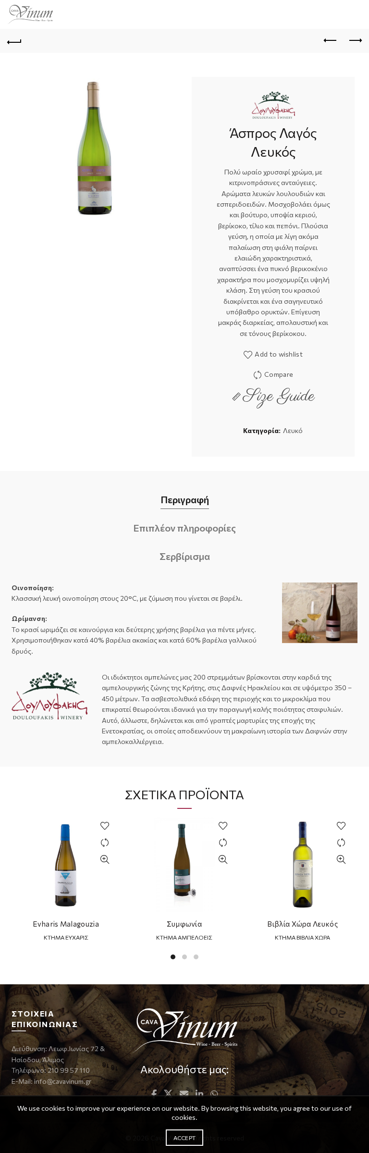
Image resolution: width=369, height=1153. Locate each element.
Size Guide (279, 396)
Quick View (104, 859)
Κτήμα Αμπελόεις (184, 937)
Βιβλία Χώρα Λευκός (302, 923)
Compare (278, 374)
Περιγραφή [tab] (184, 499)
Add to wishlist (279, 354)
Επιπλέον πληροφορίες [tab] (184, 527)
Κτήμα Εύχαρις (66, 937)
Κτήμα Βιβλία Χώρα (302, 937)
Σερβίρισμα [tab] (185, 556)
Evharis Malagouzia (65, 923)
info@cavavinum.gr (62, 1081)
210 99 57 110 (68, 1070)
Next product (355, 40)
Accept (184, 1137)
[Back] (14, 40)
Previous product (331, 40)
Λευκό (293, 430)
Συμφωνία (184, 923)
